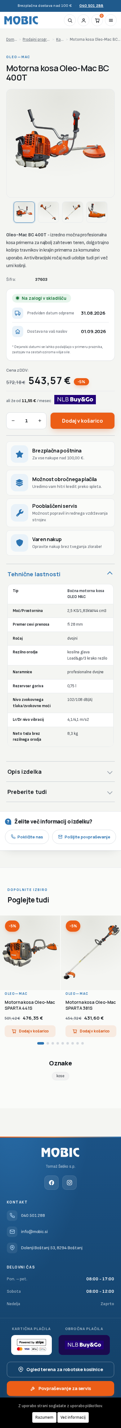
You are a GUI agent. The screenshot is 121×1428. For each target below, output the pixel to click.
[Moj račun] (83, 20)
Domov (11, 39)
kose (60, 1075)
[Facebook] (51, 1182)
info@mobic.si (34, 1231)
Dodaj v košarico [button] (34, 1031)
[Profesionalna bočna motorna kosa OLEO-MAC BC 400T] (60, 143)
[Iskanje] (70, 20)
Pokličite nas (30, 837)
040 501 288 (91, 5)
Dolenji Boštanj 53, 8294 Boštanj (51, 1247)
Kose (60, 39)
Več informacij (73, 1417)
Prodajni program (37, 39)
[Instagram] (69, 1182)
